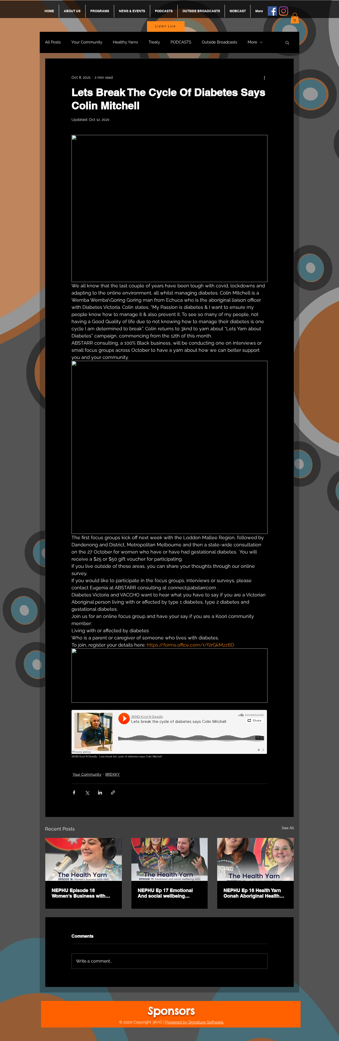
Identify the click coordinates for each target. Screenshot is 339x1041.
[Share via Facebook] (74, 792)
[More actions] (264, 77)
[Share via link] (112, 792)
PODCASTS (181, 42)
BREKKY (112, 774)
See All (288, 828)
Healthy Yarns (125, 42)
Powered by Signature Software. (194, 1022)
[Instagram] (283, 11)
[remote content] (169, 734)
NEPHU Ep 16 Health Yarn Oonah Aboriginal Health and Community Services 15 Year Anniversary (255, 893)
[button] (294, 18)
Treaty (154, 42)
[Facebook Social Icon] (272, 11)
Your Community (86, 42)
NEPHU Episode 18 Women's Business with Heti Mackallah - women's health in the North (80, 893)
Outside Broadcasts (219, 42)
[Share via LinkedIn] (99, 792)
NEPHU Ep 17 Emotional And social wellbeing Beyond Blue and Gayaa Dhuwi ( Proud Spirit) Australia (165, 893)
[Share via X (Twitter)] (87, 792)
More (252, 42)
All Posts (53, 42)
